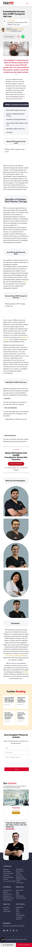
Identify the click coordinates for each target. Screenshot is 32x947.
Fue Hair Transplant (8, 873)
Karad (17, 911)
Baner (17, 909)
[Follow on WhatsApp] (16, 930)
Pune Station (19, 917)
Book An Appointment (9, 36)
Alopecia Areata (7, 890)
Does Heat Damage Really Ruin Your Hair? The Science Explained (9, 715)
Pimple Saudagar (20, 915)
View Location (16, 810)
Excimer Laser (19, 882)
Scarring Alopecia (7, 900)
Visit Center (16, 812)
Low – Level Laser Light (9, 881)
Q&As (17, 894)
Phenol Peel (19, 875)
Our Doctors (6, 907)
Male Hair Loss (7, 896)
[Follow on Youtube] (4, 930)
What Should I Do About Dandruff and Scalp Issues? (21, 700)
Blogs (17, 892)
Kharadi (18, 913)
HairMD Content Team (17, 28)
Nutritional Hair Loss (8, 898)
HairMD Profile (20, 896)
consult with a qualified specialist (15, 655)
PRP (25, 281)
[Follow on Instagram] (7, 930)
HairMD (25, 672)
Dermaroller (6, 875)
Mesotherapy (19, 869)
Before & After (19, 890)
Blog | (13, 20)
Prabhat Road (19, 907)
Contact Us (6, 909)
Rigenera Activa (20, 877)
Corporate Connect (21, 898)
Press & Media (7, 911)
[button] (3, 802)
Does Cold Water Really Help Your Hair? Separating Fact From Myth (9, 700)
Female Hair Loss (7, 894)
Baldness (5, 892)
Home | (9, 20)
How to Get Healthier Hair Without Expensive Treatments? (21, 715)
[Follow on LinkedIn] (13, 930)
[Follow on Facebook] (10, 930)
